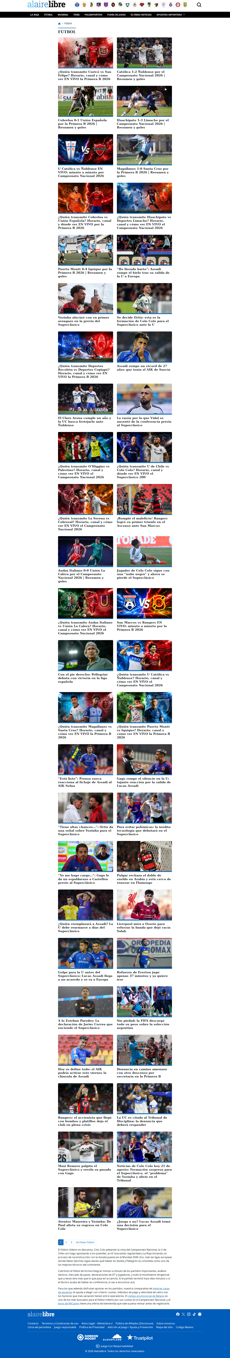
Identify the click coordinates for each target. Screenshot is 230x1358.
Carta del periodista (39, 1327)
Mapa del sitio (164, 1327)
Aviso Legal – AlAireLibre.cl (97, 1323)
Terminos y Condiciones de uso (60, 1323)
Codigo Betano (184, 1327)
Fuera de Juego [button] (116, 14)
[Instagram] (189, 1314)
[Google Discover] (199, 1314)
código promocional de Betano (146, 1296)
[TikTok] (194, 1314)
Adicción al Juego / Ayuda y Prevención (130, 1327)
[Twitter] (183, 1314)
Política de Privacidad (92, 1327)
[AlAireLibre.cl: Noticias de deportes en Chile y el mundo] (41, 1314)
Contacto (33, 1323)
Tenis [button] (76, 14)
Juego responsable (65, 1327)
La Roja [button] (34, 14)
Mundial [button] (63, 14)
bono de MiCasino (68, 1303)
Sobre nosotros (165, 1323)
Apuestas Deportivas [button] (169, 14)
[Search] (199, 4)
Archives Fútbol (85, 1242)
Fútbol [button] (48, 14)
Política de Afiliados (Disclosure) (134, 1323)
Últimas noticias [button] (141, 14)
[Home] (47, 4)
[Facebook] (178, 1314)
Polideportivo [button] (93, 14)
